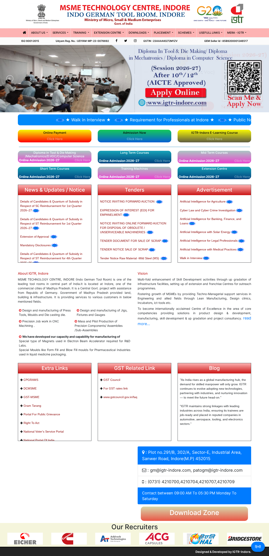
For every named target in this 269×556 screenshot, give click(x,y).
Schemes (185, 32)
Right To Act (31, 423)
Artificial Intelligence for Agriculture (202, 201)
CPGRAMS (30, 379)
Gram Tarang (32, 405)
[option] (24, 538)
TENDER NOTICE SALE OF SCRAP (124, 249)
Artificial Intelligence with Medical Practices (208, 249)
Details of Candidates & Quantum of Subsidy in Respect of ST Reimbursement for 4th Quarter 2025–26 (51, 258)
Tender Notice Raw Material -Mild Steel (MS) (130, 258)
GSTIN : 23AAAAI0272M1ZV (160, 40)
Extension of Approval (35, 236)
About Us (38, 32)
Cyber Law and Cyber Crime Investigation (207, 210)
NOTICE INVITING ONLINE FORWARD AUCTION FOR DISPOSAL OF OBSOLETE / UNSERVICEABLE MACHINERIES (133, 228)
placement (162, 32)
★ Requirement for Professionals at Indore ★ (147, 119)
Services (59, 32)
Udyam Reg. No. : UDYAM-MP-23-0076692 (82, 40)
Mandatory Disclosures (35, 245)
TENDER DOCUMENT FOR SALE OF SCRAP (130, 240)
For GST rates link (115, 388)
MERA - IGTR (235, 32)
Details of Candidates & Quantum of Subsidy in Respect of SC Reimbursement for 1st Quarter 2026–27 (51, 206)
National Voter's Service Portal (43, 431)
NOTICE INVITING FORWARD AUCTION (127, 201)
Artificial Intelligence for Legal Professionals (208, 240)
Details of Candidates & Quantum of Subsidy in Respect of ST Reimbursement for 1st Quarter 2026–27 (51, 223)
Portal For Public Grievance (41, 414)
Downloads (138, 32)
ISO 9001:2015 (30, 40)
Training (80, 32)
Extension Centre (108, 32)
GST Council (111, 379)
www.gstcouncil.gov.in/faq (120, 397)
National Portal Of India (38, 440)
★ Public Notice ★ (224, 119)
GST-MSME (31, 397)
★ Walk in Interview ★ (66, 119)
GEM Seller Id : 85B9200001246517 (226, 40)
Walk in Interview (191, 258)
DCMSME (30, 388)
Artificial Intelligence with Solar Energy (205, 232)
